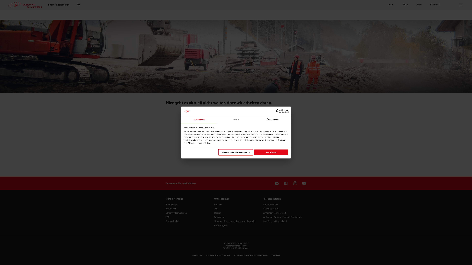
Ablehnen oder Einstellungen (234, 152)
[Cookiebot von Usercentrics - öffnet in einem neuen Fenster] (278, 111)
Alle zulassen (271, 152)
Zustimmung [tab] (199, 119)
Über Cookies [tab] (273, 119)
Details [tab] (236, 119)
